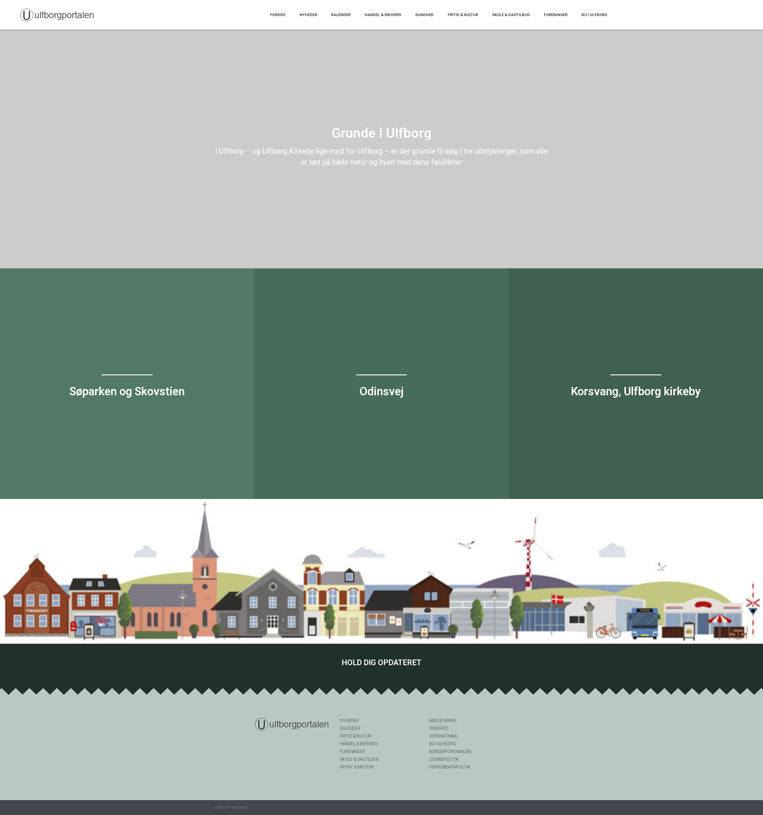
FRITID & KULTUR (463, 15)
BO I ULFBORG (594, 15)
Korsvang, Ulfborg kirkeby (636, 391)
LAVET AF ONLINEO (231, 807)
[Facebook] (382, 676)
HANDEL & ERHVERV (383, 15)
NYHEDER (308, 15)
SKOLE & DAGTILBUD (511, 15)
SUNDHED (424, 15)
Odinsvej (381, 391)
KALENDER (341, 15)
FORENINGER (555, 15)
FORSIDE (278, 15)
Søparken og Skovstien (127, 391)
